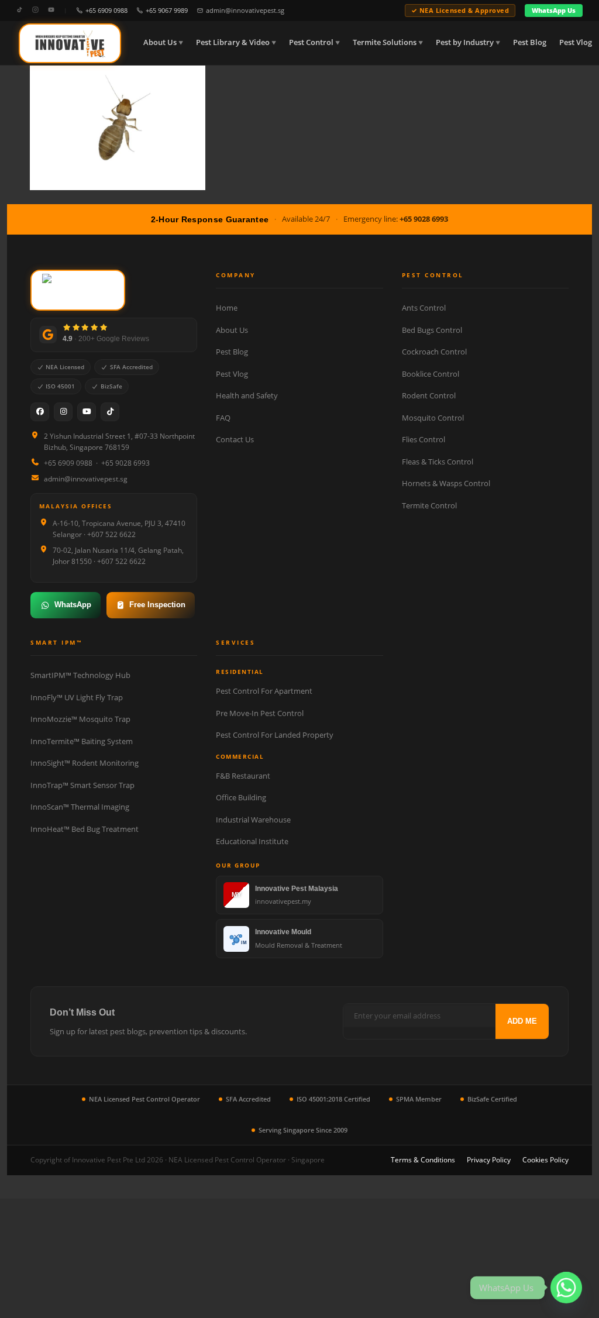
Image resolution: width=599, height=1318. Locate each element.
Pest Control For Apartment (264, 691)
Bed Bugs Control (432, 330)
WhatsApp (72, 604)
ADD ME (522, 1021)
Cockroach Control (434, 351)
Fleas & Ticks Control (437, 461)
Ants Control (424, 307)
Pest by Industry (465, 42)
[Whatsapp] (566, 1287)
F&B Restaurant (243, 775)
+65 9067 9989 (167, 10)
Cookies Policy (545, 1160)
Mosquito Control (433, 417)
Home (226, 307)
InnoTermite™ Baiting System (81, 741)
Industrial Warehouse (253, 819)
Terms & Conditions (423, 1160)
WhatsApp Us (554, 10)
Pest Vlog (575, 42)
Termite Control (429, 505)
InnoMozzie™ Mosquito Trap (80, 719)
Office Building (241, 797)
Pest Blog (529, 42)
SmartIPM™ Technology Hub (80, 675)
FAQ (223, 417)
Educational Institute (252, 841)
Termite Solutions (384, 42)
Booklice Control (430, 374)
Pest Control (311, 42)
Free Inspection (157, 604)
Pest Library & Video (233, 42)
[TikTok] (19, 10)
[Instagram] (35, 10)
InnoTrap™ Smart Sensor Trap (82, 785)
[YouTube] (51, 10)
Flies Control (423, 439)
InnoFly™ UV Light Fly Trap (76, 697)
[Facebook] (39, 411)
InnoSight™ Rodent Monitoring (84, 763)
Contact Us (235, 439)
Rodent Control (429, 395)
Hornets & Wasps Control (446, 483)
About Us (160, 42)
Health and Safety (247, 395)
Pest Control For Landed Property (274, 734)
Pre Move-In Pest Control (260, 713)
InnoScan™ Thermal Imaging (79, 806)
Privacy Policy (489, 1160)
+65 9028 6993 (424, 219)
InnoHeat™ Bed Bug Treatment (84, 829)
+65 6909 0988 (106, 10)
